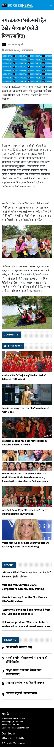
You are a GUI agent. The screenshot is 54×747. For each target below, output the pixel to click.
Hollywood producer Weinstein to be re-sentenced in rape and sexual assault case (26, 624)
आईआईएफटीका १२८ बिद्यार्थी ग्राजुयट (25, 683)
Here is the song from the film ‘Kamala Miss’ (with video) (24, 599)
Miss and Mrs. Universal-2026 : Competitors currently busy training (23, 587)
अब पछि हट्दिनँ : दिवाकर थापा (21, 693)
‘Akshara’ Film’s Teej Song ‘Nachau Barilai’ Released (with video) (26, 574)
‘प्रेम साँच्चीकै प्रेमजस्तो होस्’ (19, 647)
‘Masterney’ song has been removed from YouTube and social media (26, 612)
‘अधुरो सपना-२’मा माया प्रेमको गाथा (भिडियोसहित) (23, 672)
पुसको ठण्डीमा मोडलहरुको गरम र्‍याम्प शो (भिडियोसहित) (26, 660)
